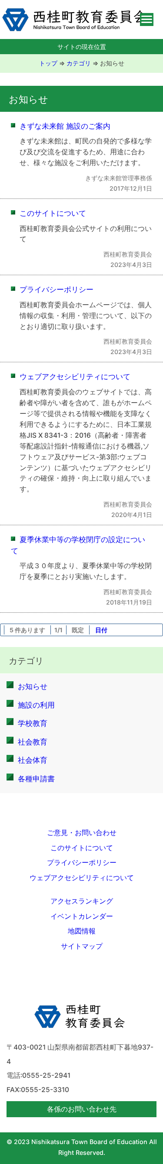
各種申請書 (36, 778)
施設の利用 (36, 704)
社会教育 (32, 741)
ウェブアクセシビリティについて (75, 376)
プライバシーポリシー (56, 289)
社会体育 (32, 759)
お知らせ (112, 63)
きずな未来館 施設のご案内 (65, 125)
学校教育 (32, 723)
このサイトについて (53, 213)
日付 (101, 630)
